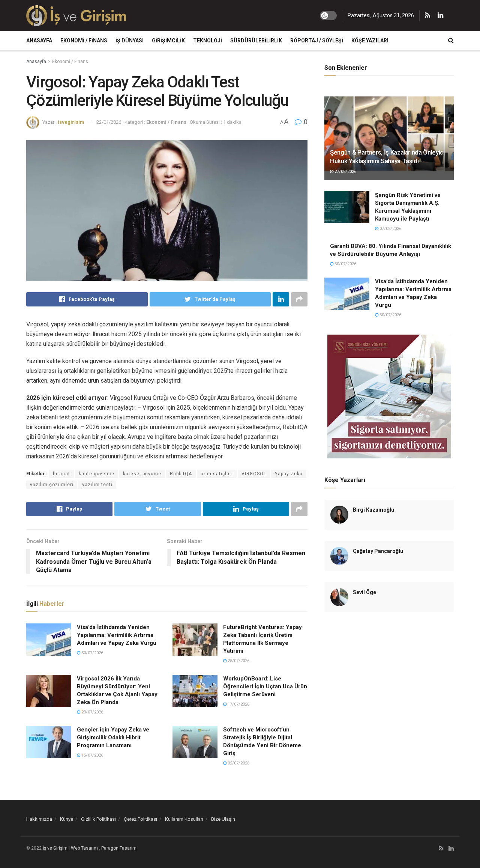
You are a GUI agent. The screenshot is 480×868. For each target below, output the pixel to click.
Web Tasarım (84, 848)
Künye (66, 819)
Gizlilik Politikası (98, 819)
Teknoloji (207, 41)
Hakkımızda (39, 819)
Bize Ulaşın (223, 819)
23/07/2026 (91, 712)
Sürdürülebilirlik (256, 41)
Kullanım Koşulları (184, 819)
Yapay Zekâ (289, 473)
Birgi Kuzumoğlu (373, 510)
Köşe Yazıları (369, 41)
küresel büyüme (142, 473)
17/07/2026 (237, 704)
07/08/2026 (389, 228)
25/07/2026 (237, 660)
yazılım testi (97, 484)
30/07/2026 (91, 652)
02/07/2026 (237, 763)
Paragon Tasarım (118, 848)
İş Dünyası (130, 41)
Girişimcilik (168, 41)
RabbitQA (181, 473)
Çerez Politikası (140, 819)
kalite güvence (96, 473)
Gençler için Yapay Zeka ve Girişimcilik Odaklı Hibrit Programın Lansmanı (113, 737)
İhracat (61, 473)
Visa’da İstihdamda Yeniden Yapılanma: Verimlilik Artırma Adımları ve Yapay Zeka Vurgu (116, 635)
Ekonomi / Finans (83, 41)
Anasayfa (39, 41)
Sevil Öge (364, 592)
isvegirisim (71, 122)
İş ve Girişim (55, 848)
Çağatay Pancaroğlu (378, 551)
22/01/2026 (108, 122)
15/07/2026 (91, 755)
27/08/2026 (344, 171)
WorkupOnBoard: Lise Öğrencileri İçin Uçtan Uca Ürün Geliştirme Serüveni (265, 686)
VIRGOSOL (254, 473)
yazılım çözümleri (52, 484)
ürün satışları (217, 473)
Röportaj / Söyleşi (316, 41)
